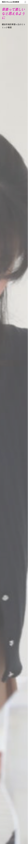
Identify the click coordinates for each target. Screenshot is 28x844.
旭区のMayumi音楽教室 (10, 2)
